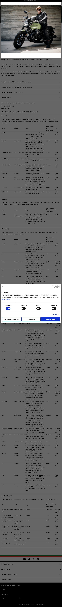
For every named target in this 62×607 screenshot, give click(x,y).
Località (4, 594)
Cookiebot (35, 111)
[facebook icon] (33, 559)
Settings (54, 314)
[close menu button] (59, 3)
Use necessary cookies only (11, 319)
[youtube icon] (24, 559)
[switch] (23, 308)
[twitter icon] (29, 559)
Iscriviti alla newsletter (10, 585)
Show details (6, 299)
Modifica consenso (5, 108)
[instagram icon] (37, 559)
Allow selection (31, 319)
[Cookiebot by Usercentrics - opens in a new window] (53, 286)
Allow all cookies (50, 319)
